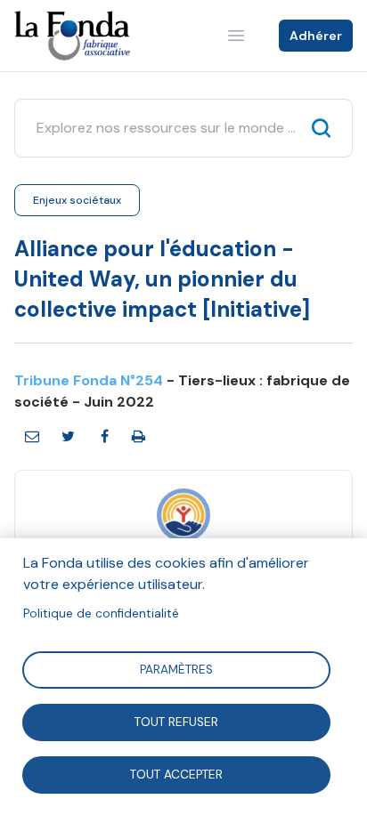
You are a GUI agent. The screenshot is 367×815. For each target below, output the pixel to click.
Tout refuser (176, 721)
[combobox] (167, 128)
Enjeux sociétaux (77, 200)
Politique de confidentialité (101, 613)
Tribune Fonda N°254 (88, 380)
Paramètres (176, 668)
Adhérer (316, 36)
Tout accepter (176, 773)
